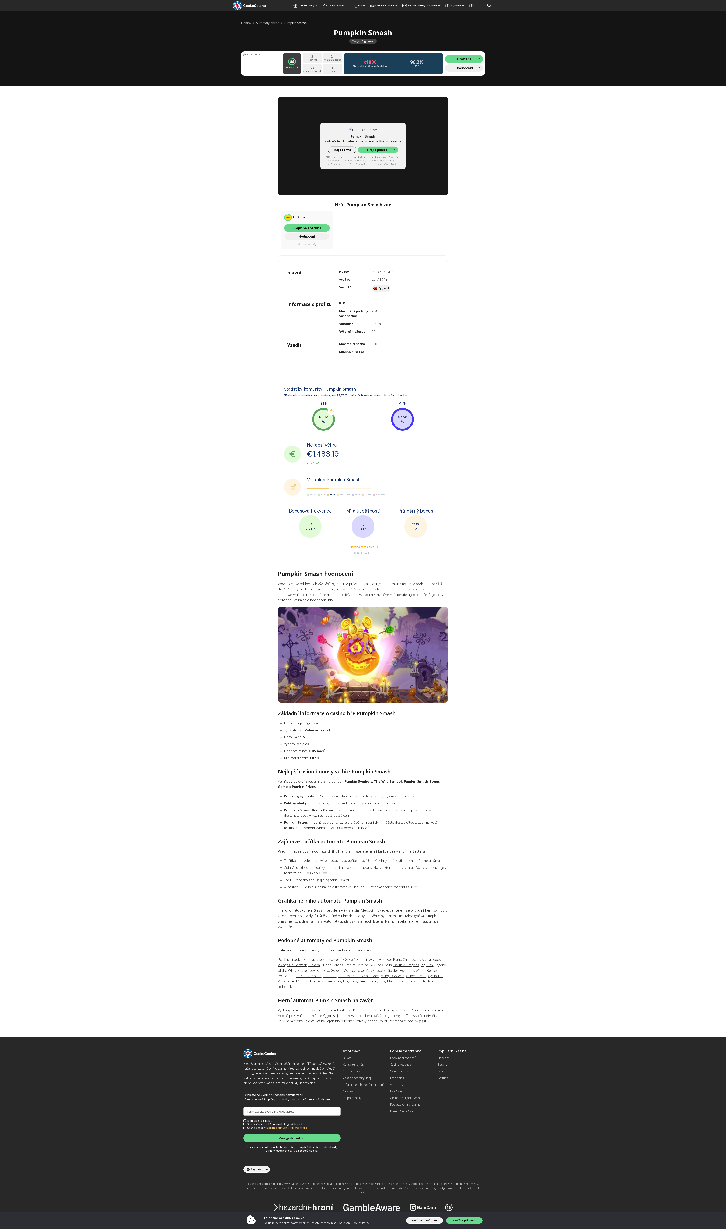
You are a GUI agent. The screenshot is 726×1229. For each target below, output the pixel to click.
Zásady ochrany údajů (357, 1078)
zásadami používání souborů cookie (286, 1128)
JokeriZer (364, 970)
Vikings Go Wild (392, 976)
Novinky (348, 1091)
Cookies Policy (360, 1223)
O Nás (347, 1058)
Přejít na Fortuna (306, 228)
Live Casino (397, 1091)
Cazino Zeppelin (308, 976)
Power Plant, (392, 959)
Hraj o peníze (377, 150)
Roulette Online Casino (405, 1104)
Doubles (329, 976)
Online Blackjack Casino (406, 1098)
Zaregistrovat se (292, 1138)
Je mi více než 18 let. (259, 1120)
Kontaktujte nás (353, 1064)
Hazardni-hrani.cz (377, 157)
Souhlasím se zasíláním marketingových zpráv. (275, 1124)
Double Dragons (406, 965)
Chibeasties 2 (416, 976)
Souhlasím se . (277, 1128)
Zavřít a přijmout (464, 1220)
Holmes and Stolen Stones (358, 976)
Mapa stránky (352, 1098)
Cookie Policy (352, 1071)
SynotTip (443, 1071)
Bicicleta (322, 970)
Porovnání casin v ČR (404, 1058)
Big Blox (427, 965)
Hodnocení (307, 236)
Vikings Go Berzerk (292, 965)
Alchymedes (431, 959)
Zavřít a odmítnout (424, 1220)
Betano (442, 1064)
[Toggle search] (489, 5)
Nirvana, (314, 965)
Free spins (397, 1078)
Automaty (396, 1084)
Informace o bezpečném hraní (363, 1084)
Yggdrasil (368, 41)
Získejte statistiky (362, 547)
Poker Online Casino (403, 1111)
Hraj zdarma (342, 150)
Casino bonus (399, 1071)
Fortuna (442, 1078)
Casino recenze (400, 1064)
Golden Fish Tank (400, 970)
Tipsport (443, 1058)
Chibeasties (411, 959)
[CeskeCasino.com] (254, 5)
